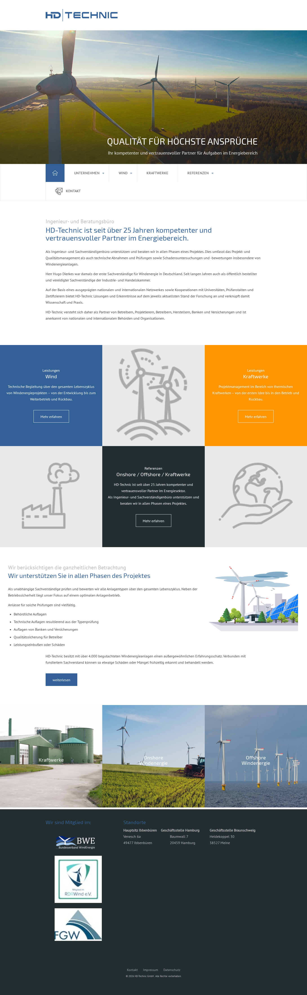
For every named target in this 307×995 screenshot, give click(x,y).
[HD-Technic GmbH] (82, 15)
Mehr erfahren (51, 416)
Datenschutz (171, 970)
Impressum (150, 970)
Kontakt (132, 970)
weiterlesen (61, 680)
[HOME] (55, 173)
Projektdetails (51, 778)
